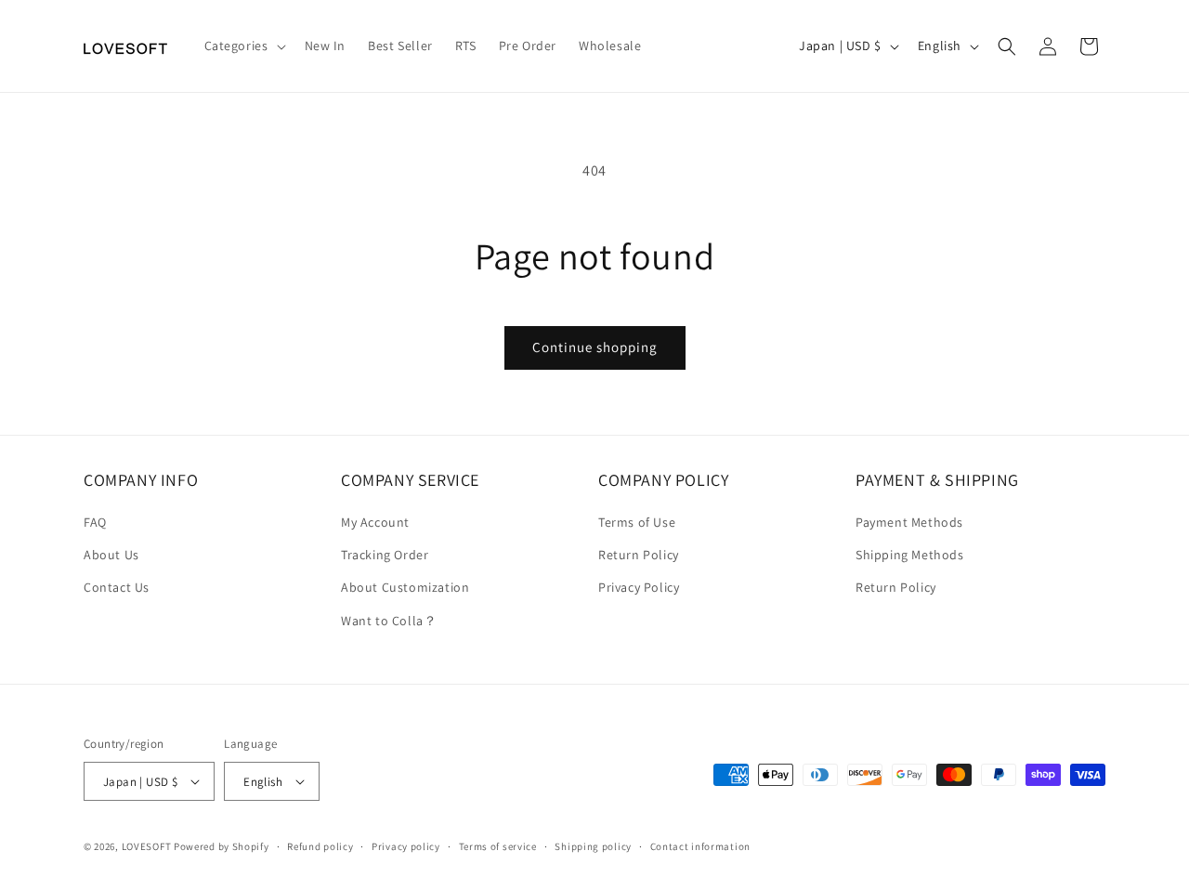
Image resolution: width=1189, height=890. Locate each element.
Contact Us (117, 588)
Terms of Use (636, 522)
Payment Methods (909, 522)
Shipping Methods (910, 554)
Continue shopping (595, 347)
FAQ (95, 522)
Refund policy (320, 846)
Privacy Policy (638, 588)
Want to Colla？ (389, 620)
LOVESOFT (147, 846)
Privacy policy (406, 846)
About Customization (405, 588)
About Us (111, 554)
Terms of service (498, 846)
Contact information (700, 846)
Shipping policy (593, 846)
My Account (375, 522)
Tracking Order (384, 554)
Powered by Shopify (221, 846)
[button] (243, 45)
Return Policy (638, 554)
